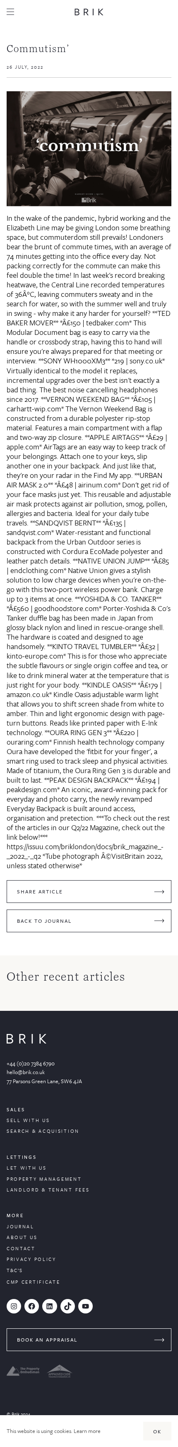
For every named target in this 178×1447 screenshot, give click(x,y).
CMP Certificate (33, 1281)
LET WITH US (27, 1167)
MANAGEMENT (60, 1178)
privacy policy (31, 1259)
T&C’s (15, 1270)
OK (157, 1431)
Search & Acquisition (43, 1130)
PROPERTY (23, 1178)
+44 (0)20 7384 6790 (31, 1063)
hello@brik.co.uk (26, 1072)
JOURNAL (20, 1226)
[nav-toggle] (10, 12)
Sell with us (28, 1120)
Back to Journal (44, 920)
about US (22, 1237)
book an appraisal (47, 1339)
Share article (40, 891)
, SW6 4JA (70, 1081)
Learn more (87, 1431)
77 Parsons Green (27, 1081)
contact (21, 1248)
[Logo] (89, 12)
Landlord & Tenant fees (48, 1189)
